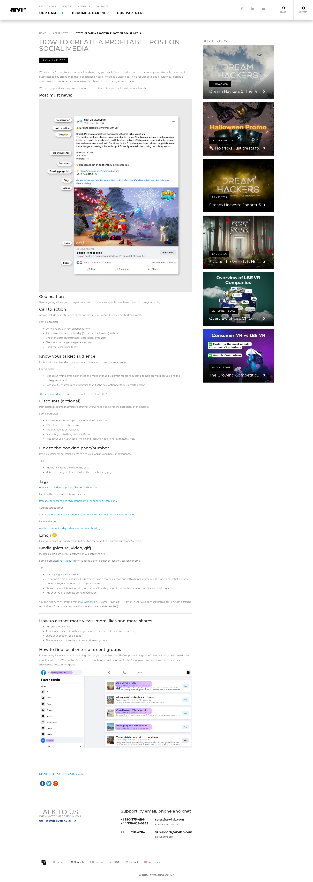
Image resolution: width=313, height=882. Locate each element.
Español (133, 862)
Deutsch (78, 862)
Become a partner (90, 13)
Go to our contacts (55, 820)
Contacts (102, 6)
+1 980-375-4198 (133, 819)
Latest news (47, 6)
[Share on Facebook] (42, 783)
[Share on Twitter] (49, 783)
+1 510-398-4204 (133, 832)
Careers (67, 6)
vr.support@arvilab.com (173, 832)
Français (98, 862)
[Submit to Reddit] (55, 783)
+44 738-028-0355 (134, 823)
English (59, 862)
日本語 (115, 862)
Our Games (50, 13)
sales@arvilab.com (169, 819)
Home (42, 33)
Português (153, 862)
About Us (84, 6)
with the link (91, 601)
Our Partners (131, 13)
